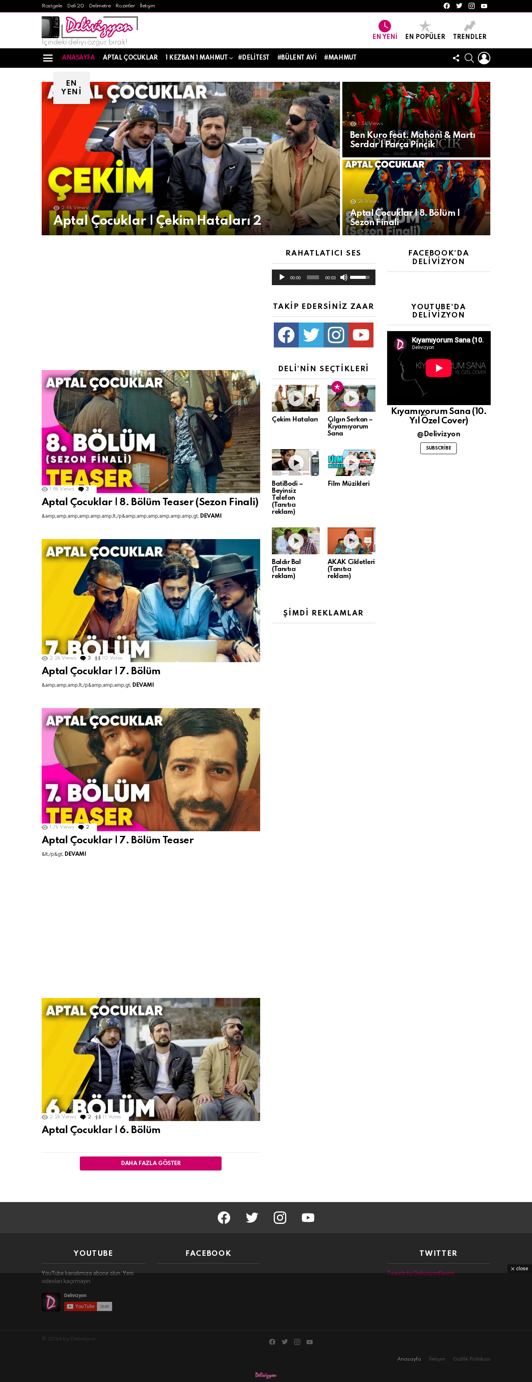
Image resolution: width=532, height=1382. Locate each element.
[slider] (313, 277)
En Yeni (384, 37)
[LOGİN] (484, 58)
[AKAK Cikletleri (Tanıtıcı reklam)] (351, 540)
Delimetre (100, 6)
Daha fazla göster (150, 1163)
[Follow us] (456, 58)
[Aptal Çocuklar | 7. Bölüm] (151, 600)
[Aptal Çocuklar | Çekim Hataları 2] (191, 158)
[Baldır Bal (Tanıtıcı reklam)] (296, 540)
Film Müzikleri (349, 484)
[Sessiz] (344, 277)
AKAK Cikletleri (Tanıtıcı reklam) (351, 569)
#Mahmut (340, 58)
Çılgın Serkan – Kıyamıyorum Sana (350, 426)
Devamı (211, 516)
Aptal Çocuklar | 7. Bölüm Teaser (118, 841)
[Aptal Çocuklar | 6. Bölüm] (151, 1059)
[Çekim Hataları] (296, 398)
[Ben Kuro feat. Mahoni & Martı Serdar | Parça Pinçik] (416, 119)
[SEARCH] (469, 58)
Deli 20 (75, 6)
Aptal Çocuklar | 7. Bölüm (101, 671)
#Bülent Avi (296, 58)
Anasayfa (78, 58)
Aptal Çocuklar (130, 58)
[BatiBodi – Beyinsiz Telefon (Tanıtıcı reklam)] (296, 462)
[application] (323, 277)
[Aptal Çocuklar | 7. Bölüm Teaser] (151, 769)
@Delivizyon (438, 434)
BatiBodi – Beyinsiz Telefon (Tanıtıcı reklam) (287, 498)
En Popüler (425, 37)
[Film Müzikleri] (351, 462)
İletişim (147, 6)
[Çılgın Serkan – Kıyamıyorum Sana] (351, 398)
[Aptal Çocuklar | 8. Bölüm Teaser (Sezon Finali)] (151, 431)
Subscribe (438, 448)
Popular (337, 387)
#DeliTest (254, 58)
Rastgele (52, 6)
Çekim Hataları (295, 419)
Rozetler (125, 6)
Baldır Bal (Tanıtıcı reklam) (286, 569)
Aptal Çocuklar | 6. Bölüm (101, 1130)
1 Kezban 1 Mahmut (197, 58)
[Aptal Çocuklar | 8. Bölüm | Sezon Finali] (416, 197)
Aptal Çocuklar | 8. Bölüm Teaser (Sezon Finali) (150, 502)
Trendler (469, 37)
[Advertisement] (151, 303)
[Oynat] (282, 277)
